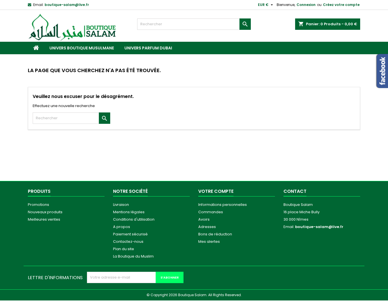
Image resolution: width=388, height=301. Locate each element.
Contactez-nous (128, 241)
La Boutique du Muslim (133, 256)
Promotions (38, 204)
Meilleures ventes (44, 219)
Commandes (210, 212)
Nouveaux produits (45, 212)
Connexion (306, 4)
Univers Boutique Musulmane (81, 48)
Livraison (121, 204)
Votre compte (215, 191)
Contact (294, 191)
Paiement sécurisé (130, 234)
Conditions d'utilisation (134, 219)
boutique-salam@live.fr (67, 4)
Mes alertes (209, 241)
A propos (121, 226)
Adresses (207, 226)
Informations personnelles (222, 204)
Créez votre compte (341, 4)
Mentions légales (129, 212)
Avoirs (204, 219)
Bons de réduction (215, 234)
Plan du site (123, 249)
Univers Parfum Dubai (148, 48)
